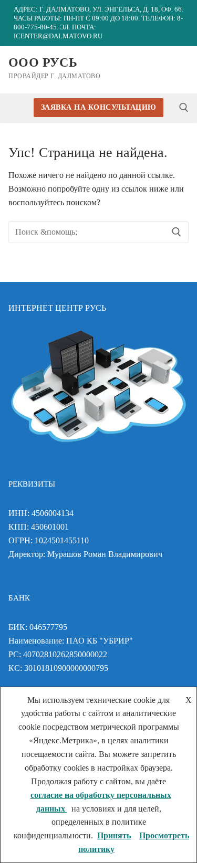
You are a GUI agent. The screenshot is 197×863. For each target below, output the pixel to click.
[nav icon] (180, 70)
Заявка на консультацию (99, 107)
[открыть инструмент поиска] (184, 107)
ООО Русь (42, 62)
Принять (114, 835)
